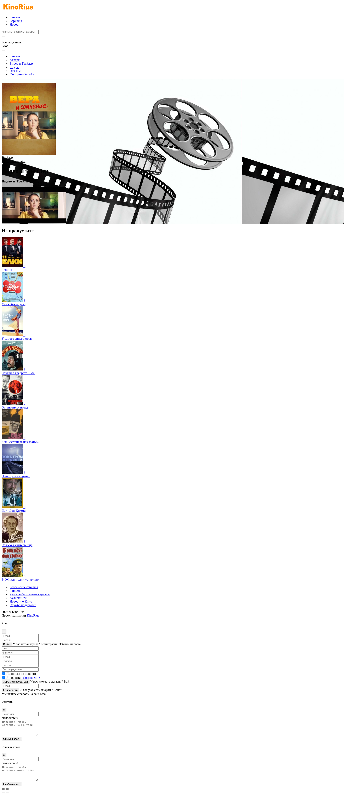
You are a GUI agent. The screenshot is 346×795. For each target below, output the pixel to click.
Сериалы (16, 21)
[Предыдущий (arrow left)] (3, 792)
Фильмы (15, 17)
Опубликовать (11, 738)
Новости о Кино (21, 601)
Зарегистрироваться (15, 681)
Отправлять (10, 690)
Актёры (15, 60)
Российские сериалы (24, 587)
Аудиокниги (18, 598)
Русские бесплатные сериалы (30, 594)
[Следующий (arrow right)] (7, 792)
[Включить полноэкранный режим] (7, 789)
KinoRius (33, 615)
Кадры (14, 67)
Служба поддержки (23, 605)
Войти (6, 644)
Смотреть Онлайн (22, 74)
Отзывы (15, 70)
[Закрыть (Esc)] (3, 789)
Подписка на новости (21, 673)
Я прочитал (23, 677)
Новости (15, 24)
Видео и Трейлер (21, 63)
